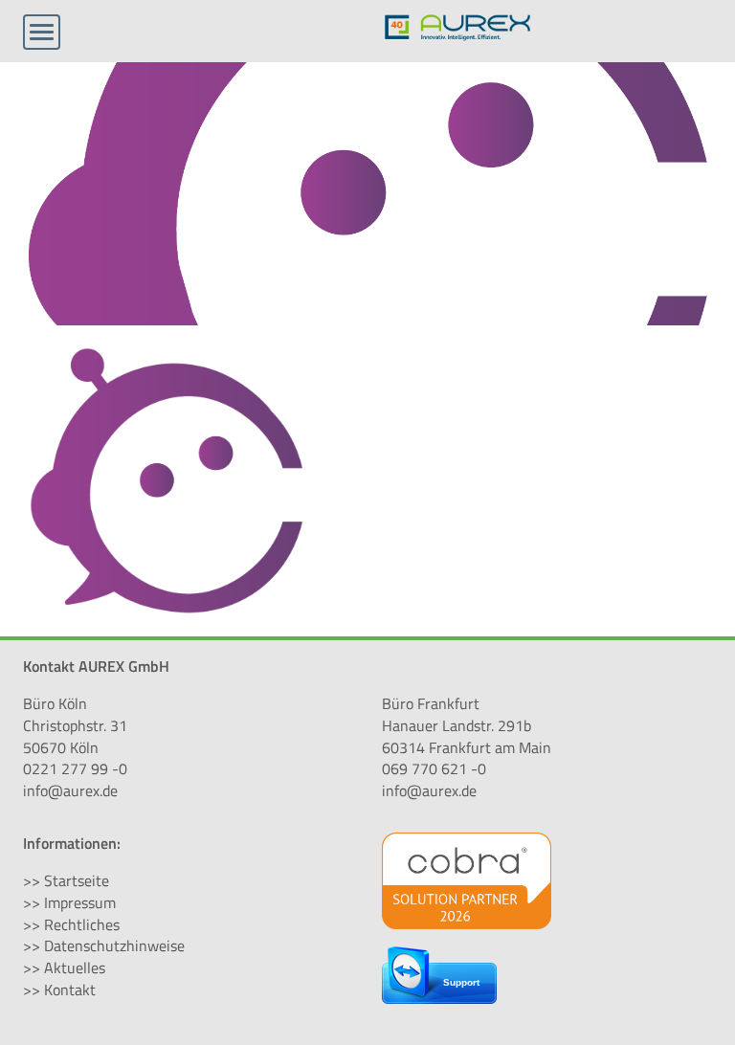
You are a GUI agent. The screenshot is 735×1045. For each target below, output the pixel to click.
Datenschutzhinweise (114, 945)
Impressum (80, 902)
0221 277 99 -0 (75, 768)
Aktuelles (74, 967)
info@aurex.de (70, 790)
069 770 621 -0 (434, 768)
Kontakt (70, 989)
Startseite (76, 880)
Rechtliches (82, 924)
